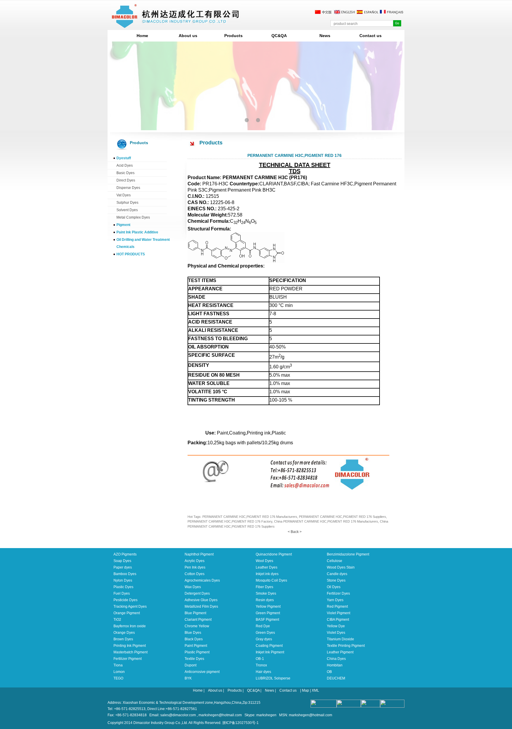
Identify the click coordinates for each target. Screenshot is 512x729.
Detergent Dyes (197, 593)
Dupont (190, 665)
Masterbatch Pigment (130, 652)
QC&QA (279, 35)
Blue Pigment (195, 613)
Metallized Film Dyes (201, 606)
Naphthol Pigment (199, 554)
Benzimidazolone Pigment (348, 554)
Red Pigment (337, 606)
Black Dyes (194, 639)
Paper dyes (122, 567)
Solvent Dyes (127, 210)
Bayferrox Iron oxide (129, 626)
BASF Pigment (267, 619)
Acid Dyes (124, 165)
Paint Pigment (196, 646)
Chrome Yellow (197, 626)
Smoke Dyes (266, 593)
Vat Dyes (123, 195)
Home (142, 35)
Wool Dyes (264, 561)
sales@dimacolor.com (178, 715)
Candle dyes (337, 574)
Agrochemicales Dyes (202, 580)
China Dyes (336, 659)
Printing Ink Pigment (129, 646)
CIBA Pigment (338, 619)
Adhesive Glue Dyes (201, 600)
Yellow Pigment (268, 606)
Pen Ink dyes (195, 567)
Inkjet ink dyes (267, 574)
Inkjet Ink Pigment (270, 652)
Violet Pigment (338, 613)
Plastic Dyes (123, 587)
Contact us (370, 35)
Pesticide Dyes (125, 600)
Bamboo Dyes (124, 574)
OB (329, 672)
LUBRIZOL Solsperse (273, 678)
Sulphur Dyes (127, 202)
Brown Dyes (123, 639)
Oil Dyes (333, 587)
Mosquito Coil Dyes (271, 580)
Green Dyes (265, 633)
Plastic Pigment (197, 652)
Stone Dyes (336, 580)
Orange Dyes (124, 633)
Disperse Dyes (128, 188)
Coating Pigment (269, 646)
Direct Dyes (125, 180)
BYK (188, 678)
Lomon (119, 672)
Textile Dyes (194, 659)
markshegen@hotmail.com (220, 715)
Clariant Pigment (198, 619)
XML (315, 690)
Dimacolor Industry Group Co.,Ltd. (160, 723)
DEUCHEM (336, 678)
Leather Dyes (266, 567)
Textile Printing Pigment (346, 646)
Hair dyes (263, 672)
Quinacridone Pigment (274, 554)
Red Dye (263, 626)
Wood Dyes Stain (341, 567)
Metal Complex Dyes (133, 217)
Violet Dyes (336, 633)
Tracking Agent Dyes (130, 606)
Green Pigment (268, 613)
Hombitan (335, 665)
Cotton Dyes (194, 574)
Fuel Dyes (121, 593)
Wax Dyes (193, 587)
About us (188, 35)
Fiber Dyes (264, 587)
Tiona (118, 665)
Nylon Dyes (122, 580)
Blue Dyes (193, 633)
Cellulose (334, 561)
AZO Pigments (125, 554)
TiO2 (117, 619)
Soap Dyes (122, 561)
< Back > (295, 532)
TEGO (118, 678)
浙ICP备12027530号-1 (240, 723)
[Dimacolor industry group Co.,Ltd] (176, 26)
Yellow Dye (336, 626)
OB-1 (260, 659)
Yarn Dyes (335, 600)
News (324, 35)
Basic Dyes (125, 173)
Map (305, 690)
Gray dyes (264, 639)
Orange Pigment (126, 613)
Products (233, 35)
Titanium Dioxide (340, 639)
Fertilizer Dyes (338, 593)
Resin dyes (265, 600)
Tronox (261, 665)
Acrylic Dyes (194, 561)
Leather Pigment (340, 652)
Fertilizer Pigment (127, 659)
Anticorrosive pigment (202, 672)
